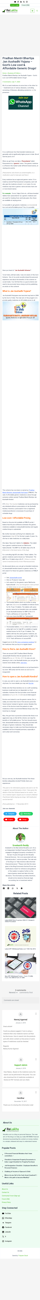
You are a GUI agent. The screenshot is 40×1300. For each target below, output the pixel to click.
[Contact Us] (5, 1192)
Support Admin (20, 1065)
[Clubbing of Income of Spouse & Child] (16, 1171)
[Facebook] (18, 2)
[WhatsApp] (12, 888)
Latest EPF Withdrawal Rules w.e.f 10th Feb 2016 (20, 949)
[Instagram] (27, 2)
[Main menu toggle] (32, 11)
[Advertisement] (20, 35)
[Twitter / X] (24, 2)
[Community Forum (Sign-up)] (11, 1196)
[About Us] (5, 1189)
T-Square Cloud (23, 1255)
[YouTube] (15, 2)
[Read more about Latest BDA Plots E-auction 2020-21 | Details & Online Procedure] (20, 908)
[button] (14, 5)
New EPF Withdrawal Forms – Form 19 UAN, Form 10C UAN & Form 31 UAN (19, 977)
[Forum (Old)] (6, 1199)
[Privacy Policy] (6, 1202)
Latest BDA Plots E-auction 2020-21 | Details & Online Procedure (19, 921)
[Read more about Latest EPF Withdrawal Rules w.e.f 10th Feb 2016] (20, 936)
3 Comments (7, 82)
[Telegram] (21, 888)
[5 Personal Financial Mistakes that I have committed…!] (20, 1154)
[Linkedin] (21, 2)
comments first (26, 992)
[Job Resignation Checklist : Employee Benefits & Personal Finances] (20, 1166)
